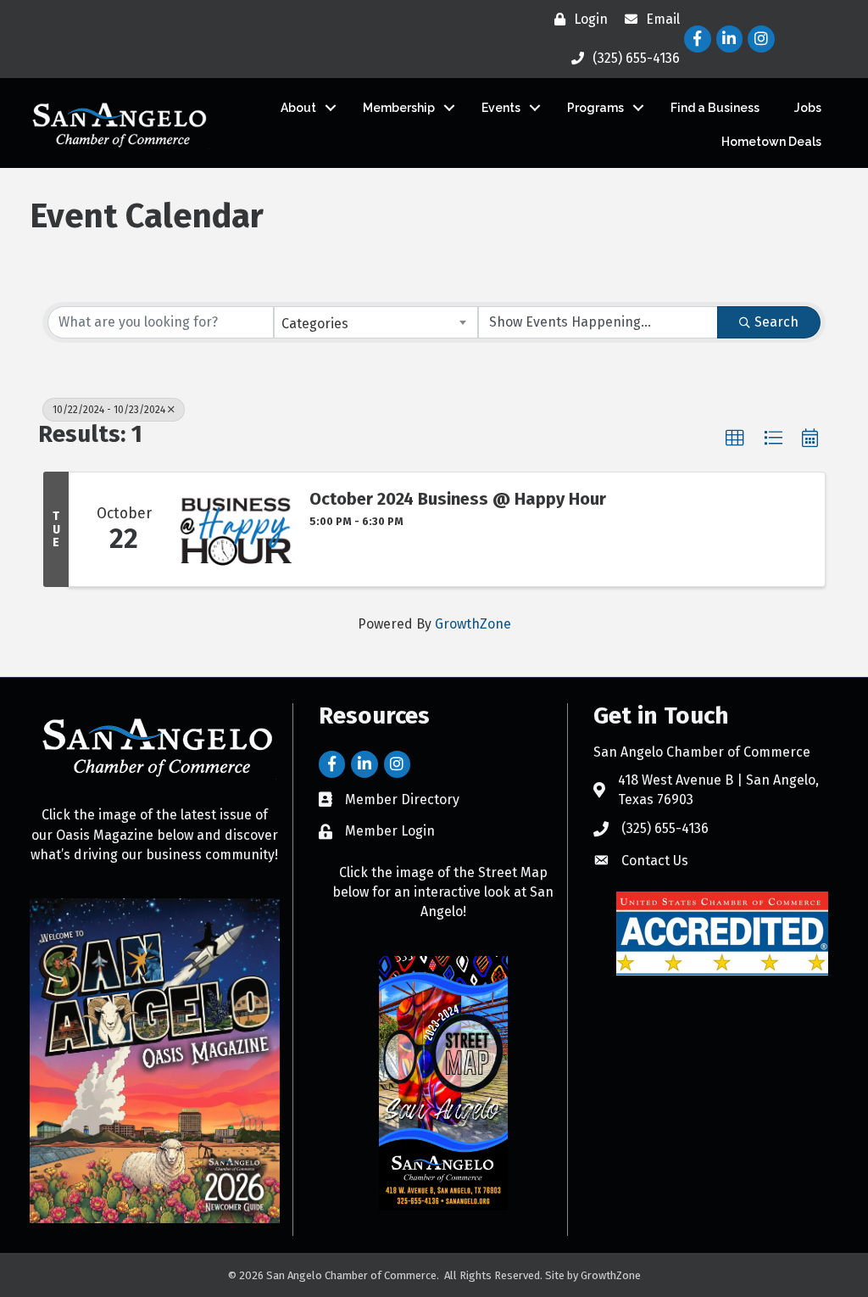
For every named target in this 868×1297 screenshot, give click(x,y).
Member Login (390, 831)
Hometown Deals (771, 141)
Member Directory (402, 799)
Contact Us (654, 861)
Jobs (807, 108)
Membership (399, 108)
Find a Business (715, 108)
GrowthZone (473, 624)
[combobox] (376, 322)
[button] (735, 439)
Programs (595, 108)
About (298, 108)
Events (500, 108)
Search (776, 322)
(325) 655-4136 (665, 828)
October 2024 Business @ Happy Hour (457, 498)
